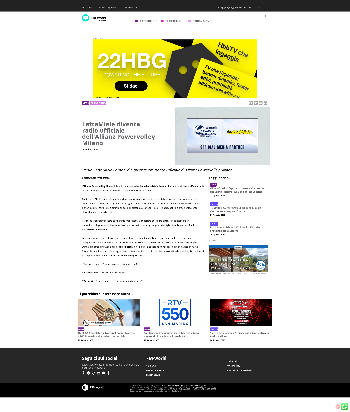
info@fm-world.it (134, 281)
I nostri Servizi (130, 7)
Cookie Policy (233, 361)
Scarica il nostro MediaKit (239, 370)
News (85, 103)
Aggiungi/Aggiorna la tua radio (236, 7)
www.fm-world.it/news (114, 272)
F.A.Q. (261, 7)
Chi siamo (87, 7)
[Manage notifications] (338, 406)
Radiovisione (202, 21)
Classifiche (173, 21)
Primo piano (98, 103)
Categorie (147, 21)
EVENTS (214, 204)
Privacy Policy (233, 365)
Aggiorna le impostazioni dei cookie (192, 385)
